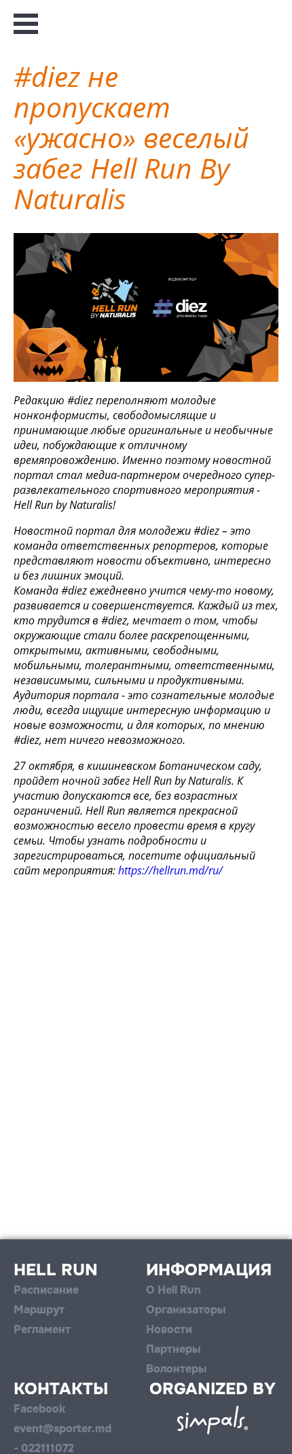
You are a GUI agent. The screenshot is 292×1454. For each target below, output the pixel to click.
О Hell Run (173, 1290)
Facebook (39, 1409)
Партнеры (173, 1349)
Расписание (46, 1290)
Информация (209, 1270)
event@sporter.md (62, 1428)
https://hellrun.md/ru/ (170, 870)
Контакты (61, 1389)
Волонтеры (176, 1369)
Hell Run (56, 1270)
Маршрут (39, 1309)
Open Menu (26, 24)
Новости (169, 1329)
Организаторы (185, 1309)
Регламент (42, 1329)
